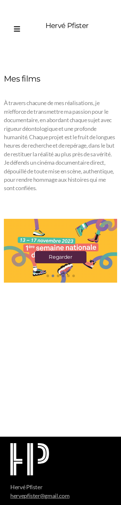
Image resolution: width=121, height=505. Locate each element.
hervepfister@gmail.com (39, 495)
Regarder (60, 257)
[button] (47, 276)
